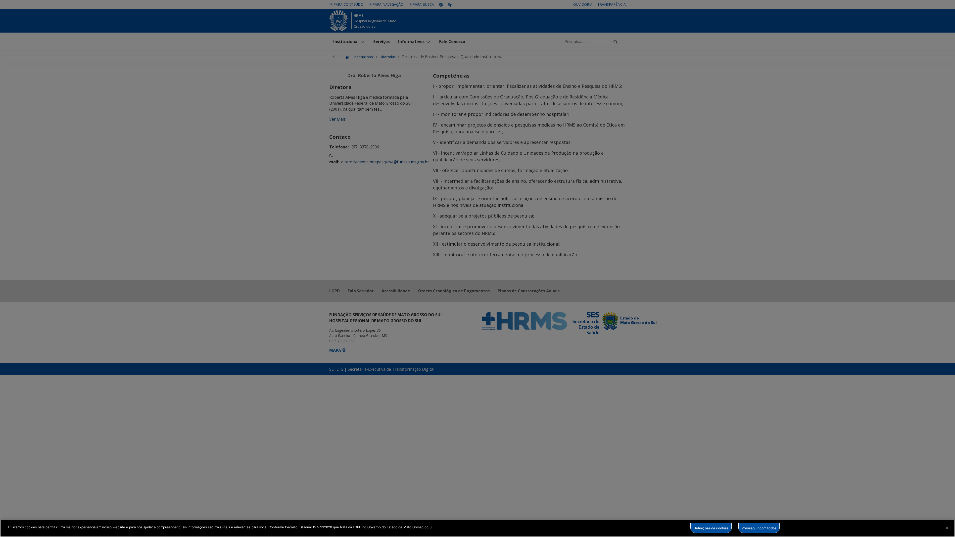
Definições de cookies (711, 528)
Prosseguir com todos (759, 528)
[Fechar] (947, 527)
